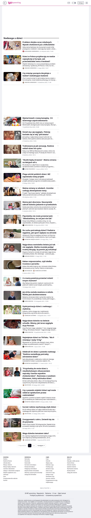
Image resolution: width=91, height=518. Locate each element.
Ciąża (47, 459)
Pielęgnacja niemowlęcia (31, 468)
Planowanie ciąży (50, 476)
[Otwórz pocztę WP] (68, 3)
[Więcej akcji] (58, 42)
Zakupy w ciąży (49, 474)
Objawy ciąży (49, 463)
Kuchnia (5, 480)
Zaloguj (80, 3)
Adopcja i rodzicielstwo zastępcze (11, 470)
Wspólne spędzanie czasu (9, 472)
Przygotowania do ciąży (51, 480)
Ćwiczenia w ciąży (50, 472)
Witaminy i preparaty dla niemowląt (33, 472)
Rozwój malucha (71, 470)
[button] (74, 3)
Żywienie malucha (71, 467)
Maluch (69, 459)
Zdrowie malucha (71, 465)
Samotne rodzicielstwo (9, 468)
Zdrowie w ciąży (50, 468)
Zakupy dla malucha (72, 472)
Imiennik (48, 461)
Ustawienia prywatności (53, 495)
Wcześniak (27, 461)
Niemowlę (27, 459)
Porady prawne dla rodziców (10, 478)
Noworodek (27, 463)
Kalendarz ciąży (50, 465)
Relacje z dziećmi (7, 465)
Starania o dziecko (50, 478)
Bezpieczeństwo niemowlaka (32, 470)
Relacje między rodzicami (9, 467)
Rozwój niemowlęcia (30, 467)
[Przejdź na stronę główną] (5, 4)
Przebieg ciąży (49, 467)
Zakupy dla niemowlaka (30, 474)
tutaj (52, 514)
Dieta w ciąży (49, 470)
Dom (4, 476)
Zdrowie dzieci (6, 463)
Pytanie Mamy (70, 463)
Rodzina (5, 459)
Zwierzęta (5, 474)
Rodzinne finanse (7, 461)
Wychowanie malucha (72, 468)
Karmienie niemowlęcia (30, 465)
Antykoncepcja (49, 482)
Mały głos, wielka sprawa (73, 461)
